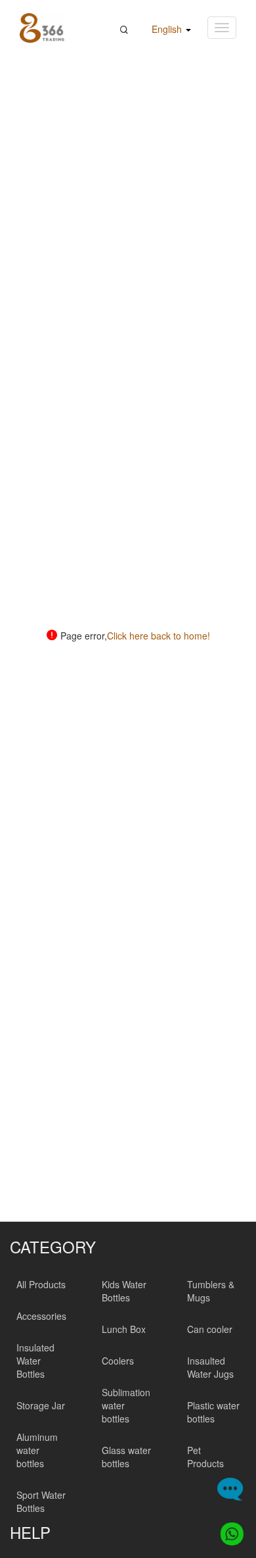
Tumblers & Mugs (210, 1291)
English (168, 29)
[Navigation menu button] (221, 27)
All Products (41, 1284)
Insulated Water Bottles (35, 1360)
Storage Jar (40, 1405)
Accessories (41, 1315)
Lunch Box (124, 1329)
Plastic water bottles (213, 1412)
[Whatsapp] (228, 1530)
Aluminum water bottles (37, 1450)
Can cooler (209, 1329)
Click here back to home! (158, 635)
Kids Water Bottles (124, 1291)
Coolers (118, 1360)
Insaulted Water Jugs (210, 1367)
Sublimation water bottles (126, 1405)
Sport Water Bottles (41, 1501)
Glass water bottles (126, 1457)
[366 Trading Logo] (42, 28)
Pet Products (205, 1457)
